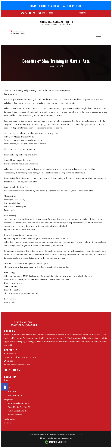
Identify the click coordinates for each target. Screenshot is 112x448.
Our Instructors (15, 395)
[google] (34, 13)
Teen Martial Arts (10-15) (19, 407)
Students (82, 13)
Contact (7, 423)
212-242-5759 (47, 13)
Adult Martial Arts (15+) (18, 411)
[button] (4, 387)
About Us (12, 391)
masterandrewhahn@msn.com (18, 365)
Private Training (15, 415)
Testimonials (9, 419)
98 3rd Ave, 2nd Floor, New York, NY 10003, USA (23, 357)
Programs (8, 400)
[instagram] (26, 13)
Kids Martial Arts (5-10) (18, 403)
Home (7, 380)
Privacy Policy (60, 434)
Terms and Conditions (75, 434)
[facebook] (22, 13)
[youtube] (30, 13)
